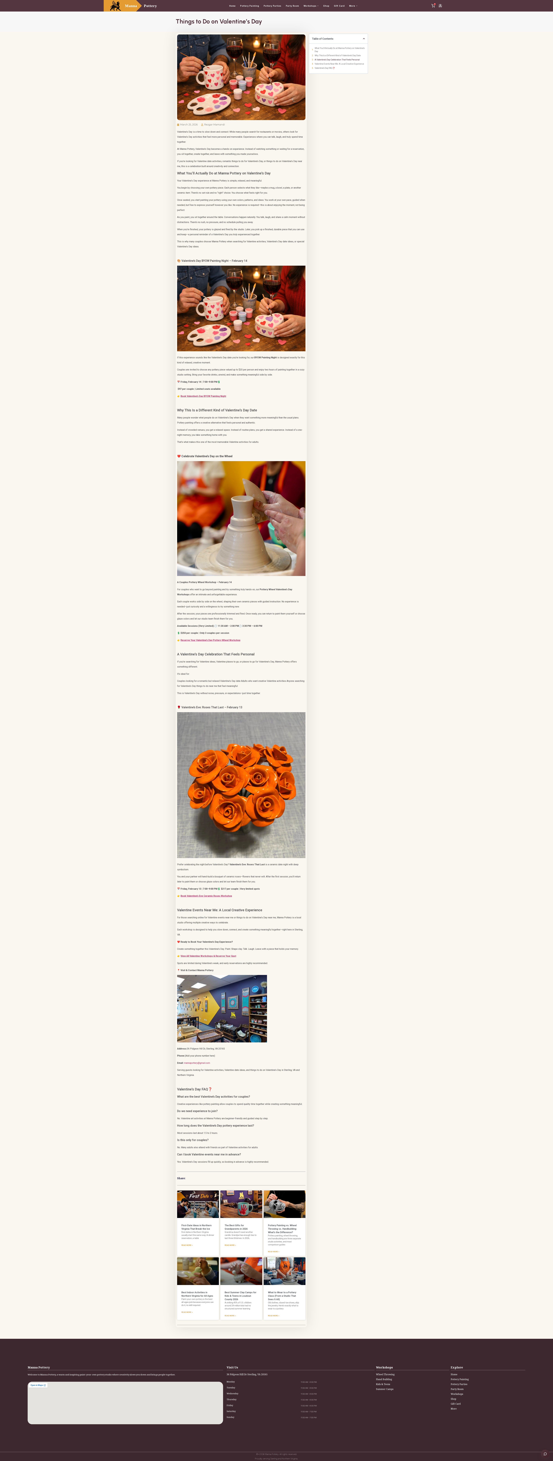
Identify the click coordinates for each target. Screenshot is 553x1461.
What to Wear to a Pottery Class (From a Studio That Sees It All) (282, 1296)
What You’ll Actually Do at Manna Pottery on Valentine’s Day (340, 49)
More (352, 6)
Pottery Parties (272, 6)
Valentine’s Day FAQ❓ (325, 68)
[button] (364, 38)
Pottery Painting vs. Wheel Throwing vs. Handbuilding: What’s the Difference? (282, 1229)
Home (232, 6)
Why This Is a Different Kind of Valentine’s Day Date (338, 55)
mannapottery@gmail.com (197, 1063)
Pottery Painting (249, 6)
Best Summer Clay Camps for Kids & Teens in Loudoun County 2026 (240, 1296)
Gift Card (339, 6)
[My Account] (440, 5)
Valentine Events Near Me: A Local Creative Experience (339, 64)
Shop (326, 6)
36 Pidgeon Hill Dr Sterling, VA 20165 (247, 1375)
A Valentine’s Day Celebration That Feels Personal (337, 60)
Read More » (187, 1245)
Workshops (310, 6)
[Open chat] (545, 1454)
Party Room (292, 6)
